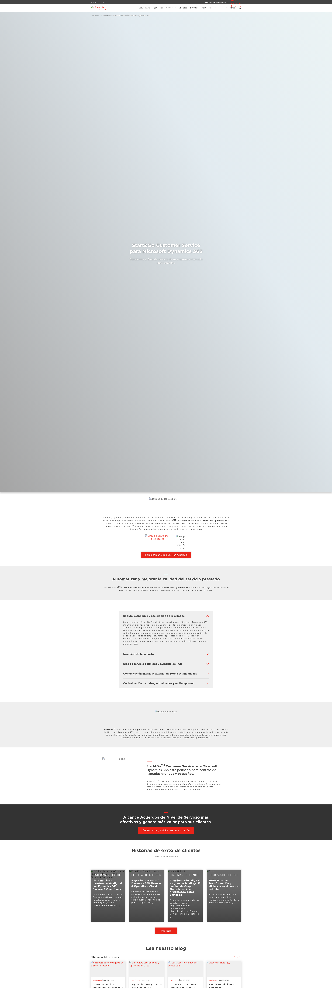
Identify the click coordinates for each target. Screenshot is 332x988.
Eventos (194, 8)
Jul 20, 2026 (185, 980)
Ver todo (166, 931)
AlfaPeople (97, 980)
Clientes (183, 8)
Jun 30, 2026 (224, 980)
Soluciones (144, 8)
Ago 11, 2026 (146, 980)
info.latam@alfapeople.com (216, 2)
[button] (239, 8)
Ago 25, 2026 (108, 980)
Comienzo (95, 15)
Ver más (237, 957)
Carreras (218, 8)
